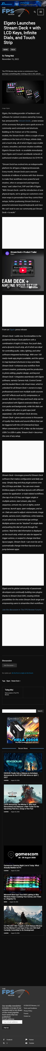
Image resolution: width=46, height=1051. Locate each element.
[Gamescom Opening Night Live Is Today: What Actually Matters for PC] (23, 855)
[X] (16, 64)
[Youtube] (26, 1043)
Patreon (31, 1039)
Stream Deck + (15, 681)
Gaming (6, 780)
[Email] (26, 64)
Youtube (31, 1043)
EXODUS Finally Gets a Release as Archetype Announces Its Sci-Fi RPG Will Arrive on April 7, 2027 (21, 775)
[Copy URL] (31, 64)
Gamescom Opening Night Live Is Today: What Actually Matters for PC (21, 866)
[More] (35, 64)
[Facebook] (11, 64)
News (5, 50)
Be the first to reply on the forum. (22, 673)
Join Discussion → (9, 665)
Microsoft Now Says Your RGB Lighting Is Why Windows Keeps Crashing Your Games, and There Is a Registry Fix (22, 896)
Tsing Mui (9, 55)
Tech (13, 50)
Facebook (9, 1039)
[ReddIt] (21, 64)
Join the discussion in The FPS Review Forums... (22, 609)
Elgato (12, 329)
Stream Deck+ (25, 120)
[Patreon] (26, 1039)
